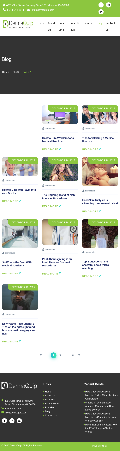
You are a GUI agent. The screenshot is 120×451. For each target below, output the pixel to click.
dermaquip (49, 128)
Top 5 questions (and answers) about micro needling (95, 265)
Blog (16, 72)
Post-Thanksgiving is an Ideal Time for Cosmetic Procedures (57, 262)
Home (5, 72)
